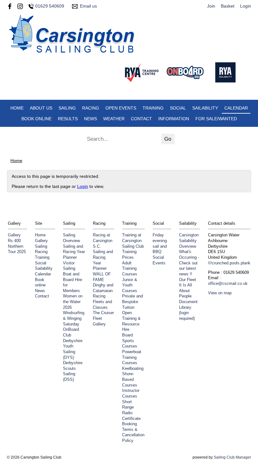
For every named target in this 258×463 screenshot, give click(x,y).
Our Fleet (187, 280)
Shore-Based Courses (129, 379)
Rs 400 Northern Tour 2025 (17, 246)
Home (17, 107)
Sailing (67, 107)
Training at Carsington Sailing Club (133, 240)
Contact (141, 118)
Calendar (236, 107)
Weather (114, 118)
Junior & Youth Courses (129, 285)
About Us (41, 107)
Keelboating (132, 368)
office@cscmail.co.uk (228, 283)
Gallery (14, 235)
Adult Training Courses (129, 268)
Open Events (120, 107)
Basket (227, 5)
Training (153, 107)
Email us (88, 5)
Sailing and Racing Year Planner (74, 252)
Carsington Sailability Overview (189, 240)
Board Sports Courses (129, 340)
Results (68, 118)
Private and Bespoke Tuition (132, 301)
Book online (36, 118)
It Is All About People (185, 290)
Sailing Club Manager (232, 457)
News (90, 118)
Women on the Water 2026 (72, 301)
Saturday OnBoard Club (71, 329)
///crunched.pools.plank (229, 263)
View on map (220, 293)
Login (245, 5)
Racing (90, 107)
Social (178, 107)
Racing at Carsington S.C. (102, 240)
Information (173, 118)
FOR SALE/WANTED (216, 118)
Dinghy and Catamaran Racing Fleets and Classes (103, 296)
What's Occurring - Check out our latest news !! (189, 263)
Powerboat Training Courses (131, 357)
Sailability (205, 107)
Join (211, 5)
